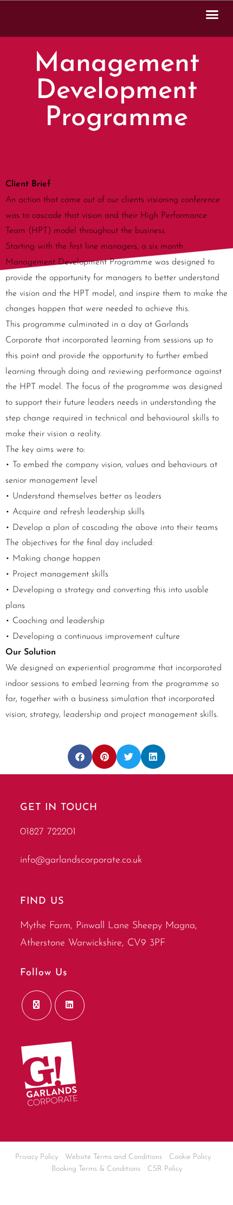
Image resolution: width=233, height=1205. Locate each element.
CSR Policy (164, 1169)
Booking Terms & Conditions (95, 1169)
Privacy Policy (36, 1157)
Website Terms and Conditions (113, 1157)
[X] (36, 1005)
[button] (212, 14)
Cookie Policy (190, 1157)
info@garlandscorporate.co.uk (81, 860)
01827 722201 (48, 832)
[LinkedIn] (70, 1005)
